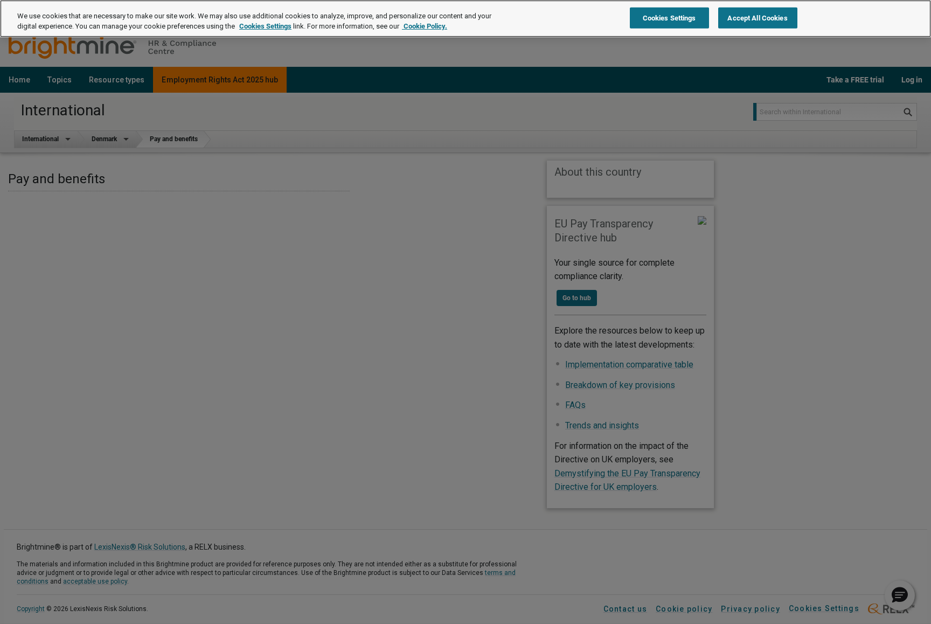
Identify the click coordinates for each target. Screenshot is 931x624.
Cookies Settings (265, 27)
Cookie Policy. (424, 27)
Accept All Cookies (757, 17)
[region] (465, 18)
